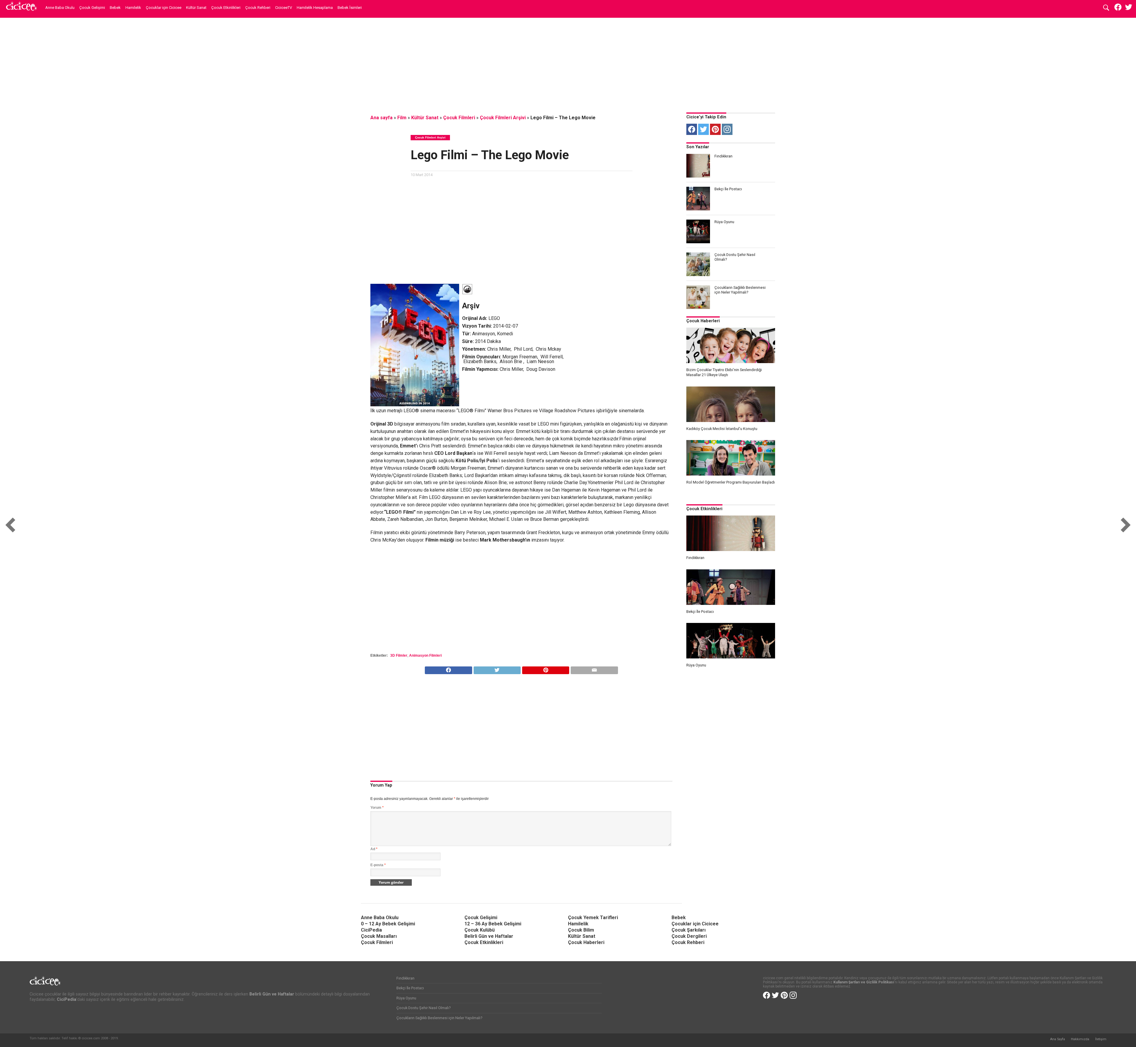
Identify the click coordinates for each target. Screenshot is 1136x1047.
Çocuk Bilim (581, 930)
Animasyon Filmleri (425, 655)
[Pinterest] (715, 129)
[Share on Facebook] (448, 668)
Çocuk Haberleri (703, 320)
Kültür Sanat (196, 7)
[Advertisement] (568, 63)
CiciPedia (371, 930)
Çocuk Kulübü (479, 930)
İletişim (1100, 1039)
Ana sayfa (381, 117)
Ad (373, 849)
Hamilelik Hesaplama (315, 7)
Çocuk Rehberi (257, 7)
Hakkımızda (1080, 1039)
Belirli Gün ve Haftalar (488, 936)
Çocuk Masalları (379, 936)
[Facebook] (691, 129)
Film (401, 117)
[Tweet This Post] (497, 668)
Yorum (377, 808)
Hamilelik (133, 7)
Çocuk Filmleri (459, 117)
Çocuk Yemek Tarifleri (593, 917)
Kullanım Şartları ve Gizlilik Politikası (863, 982)
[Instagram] (727, 129)
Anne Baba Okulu (60, 7)
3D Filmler (398, 655)
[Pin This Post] (545, 668)
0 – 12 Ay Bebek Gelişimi (388, 924)
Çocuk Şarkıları (689, 930)
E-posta (378, 865)
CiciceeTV (283, 7)
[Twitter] (703, 129)
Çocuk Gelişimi (92, 7)
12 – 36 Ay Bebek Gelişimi (492, 924)
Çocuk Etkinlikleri (226, 7)
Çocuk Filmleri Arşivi (503, 117)
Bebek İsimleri (350, 7)
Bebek (115, 7)
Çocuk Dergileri (689, 936)
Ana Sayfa (1057, 1039)
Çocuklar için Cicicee (163, 7)
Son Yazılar (697, 146)
